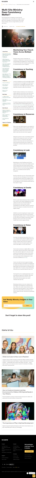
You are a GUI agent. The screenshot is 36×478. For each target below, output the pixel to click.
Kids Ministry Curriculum (12, 4)
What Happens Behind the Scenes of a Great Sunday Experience (6, 61)
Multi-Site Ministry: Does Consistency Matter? (23, 4)
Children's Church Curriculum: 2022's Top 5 (7, 104)
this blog (25, 257)
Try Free (5, 125)
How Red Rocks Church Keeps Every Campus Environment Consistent (6, 70)
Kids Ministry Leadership (5, 88)
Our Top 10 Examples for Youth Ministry (7, 100)
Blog (6, 4)
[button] (33, 1)
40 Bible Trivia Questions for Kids (7, 97)
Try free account (29, 451)
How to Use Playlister (5, 91)
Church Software (6, 82)
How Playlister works (6, 119)
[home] (5, 1)
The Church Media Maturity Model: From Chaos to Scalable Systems (7, 65)
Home (4, 4)
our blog (32, 107)
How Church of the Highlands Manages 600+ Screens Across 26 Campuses (7, 55)
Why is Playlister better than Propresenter (6, 115)
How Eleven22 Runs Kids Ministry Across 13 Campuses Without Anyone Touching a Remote (7, 75)
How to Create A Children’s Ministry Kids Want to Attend (7, 111)
